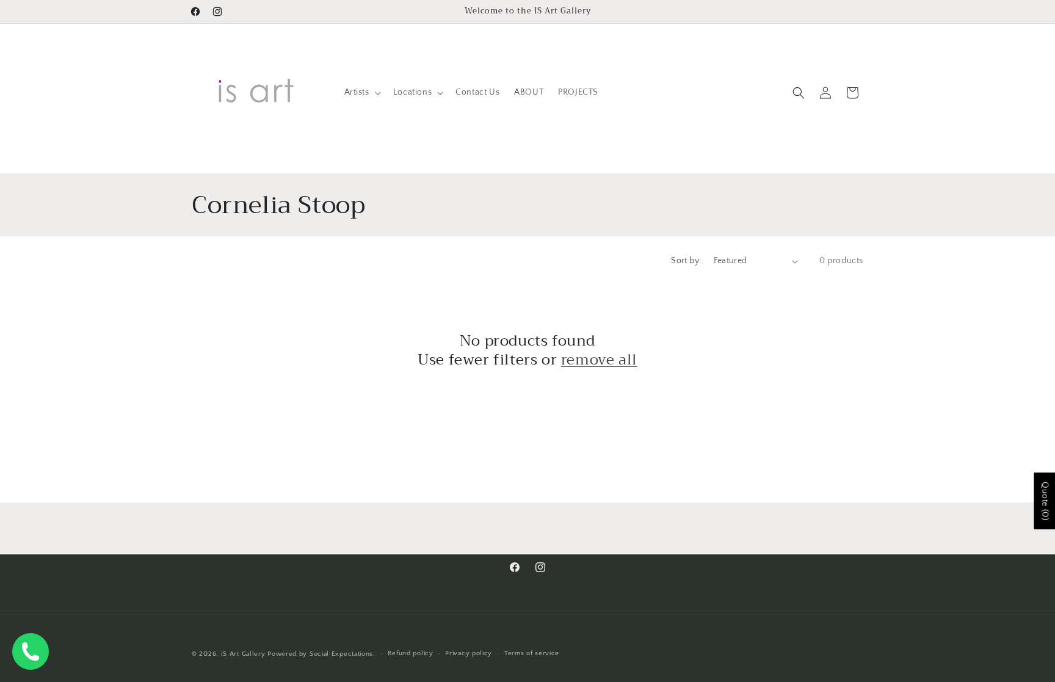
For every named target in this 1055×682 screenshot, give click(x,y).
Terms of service (531, 653)
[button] (361, 92)
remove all (599, 359)
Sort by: (686, 261)
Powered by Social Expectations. (321, 654)
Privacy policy (468, 653)
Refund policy (410, 653)
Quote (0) (1045, 500)
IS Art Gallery (243, 654)
